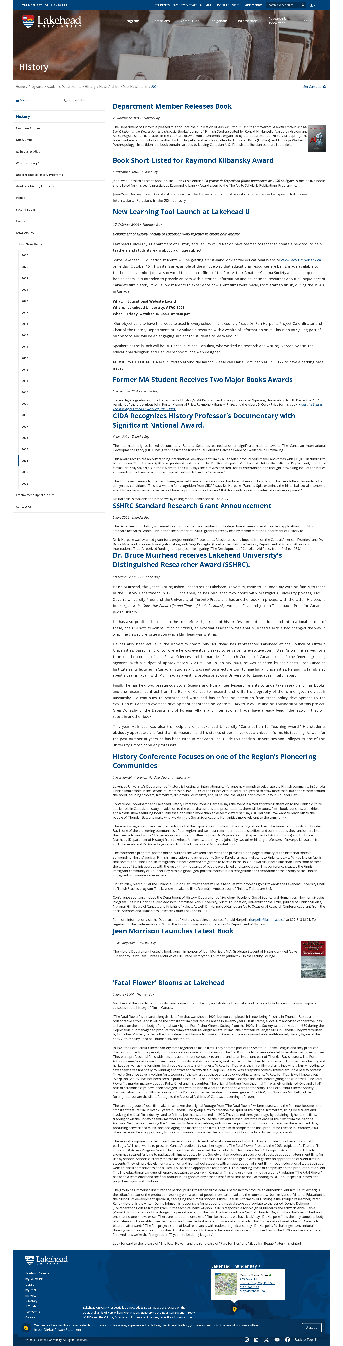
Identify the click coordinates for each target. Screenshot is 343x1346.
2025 (25, 267)
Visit (235, 5)
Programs (35, 86)
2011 (25, 381)
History (90, 86)
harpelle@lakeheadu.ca (267, 919)
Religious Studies (28, 151)
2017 (25, 312)
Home (20, 86)
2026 (25, 255)
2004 (25, 461)
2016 (25, 324)
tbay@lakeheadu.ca (252, 1291)
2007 (25, 426)
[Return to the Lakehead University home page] (52, 21)
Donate (223, 5)
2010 (25, 392)
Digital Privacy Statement (62, 1329)
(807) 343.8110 (249, 1287)
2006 (25, 438)
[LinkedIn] (256, 1340)
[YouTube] (277, 1340)
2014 (25, 346)
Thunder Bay (32, 5)
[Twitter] (266, 1340)
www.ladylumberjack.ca (301, 260)
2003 (25, 472)
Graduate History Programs (35, 186)
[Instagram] (248, 1340)
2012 (25, 369)
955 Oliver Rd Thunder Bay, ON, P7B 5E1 (257, 1281)
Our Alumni (24, 140)
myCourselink (34, 1279)
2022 (25, 278)
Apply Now (253, 5)
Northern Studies (28, 128)
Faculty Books (25, 209)
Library (29, 1284)
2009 (25, 403)
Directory (31, 1301)
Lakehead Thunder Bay (234, 1266)
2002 (25, 483)
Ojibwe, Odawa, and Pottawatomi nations (131, 1317)
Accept (311, 1327)
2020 (25, 301)
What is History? (27, 163)
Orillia (49, 5)
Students (162, 5)
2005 (25, 449)
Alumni (205, 5)
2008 (25, 415)
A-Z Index (31, 1306)
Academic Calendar (37, 1273)
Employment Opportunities (35, 495)
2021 (25, 289)
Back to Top (304, 1339)
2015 (25, 335)
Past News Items (135, 86)
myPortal (31, 1295)
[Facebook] (287, 1340)
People (20, 198)
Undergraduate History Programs (39, 175)
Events (20, 221)
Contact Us (24, 506)
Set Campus (312, 86)
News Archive (109, 86)
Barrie (63, 5)
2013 (25, 358)
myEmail (30, 1290)
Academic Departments (64, 86)
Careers (30, 1317)
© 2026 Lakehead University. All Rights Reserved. (56, 1340)
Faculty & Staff (184, 5)
